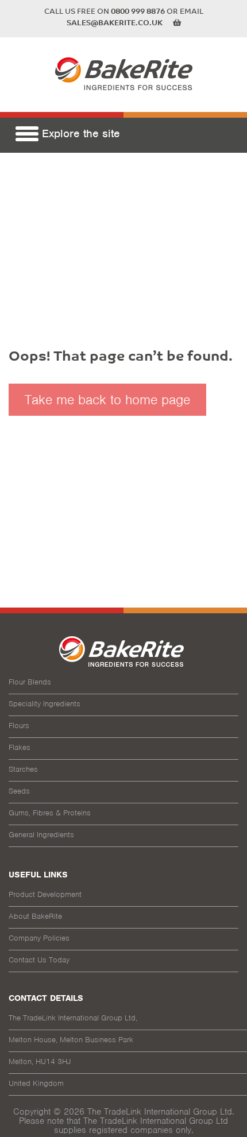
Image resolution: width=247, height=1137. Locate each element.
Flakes (19, 747)
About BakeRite (35, 916)
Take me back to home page (107, 399)
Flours (19, 725)
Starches (23, 769)
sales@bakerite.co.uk (115, 23)
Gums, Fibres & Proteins (50, 813)
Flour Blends (30, 682)
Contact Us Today (39, 960)
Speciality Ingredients (44, 704)
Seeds (19, 791)
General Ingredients (41, 835)
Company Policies (39, 938)
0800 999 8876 (138, 12)
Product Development (45, 894)
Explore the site (79, 135)
